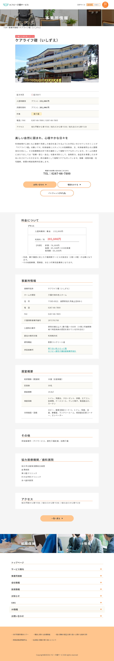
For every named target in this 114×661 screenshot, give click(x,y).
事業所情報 (13, 27)
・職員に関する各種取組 (41, 634)
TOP (5, 27)
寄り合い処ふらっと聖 (57, 348)
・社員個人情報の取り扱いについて (43, 640)
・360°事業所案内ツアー (20, 634)
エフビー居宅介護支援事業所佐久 (62, 351)
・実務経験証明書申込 (19, 640)
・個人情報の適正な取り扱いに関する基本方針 (71, 634)
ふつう (90, 5)
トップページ (17, 562)
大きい (96, 5)
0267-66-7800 (61, 173)
